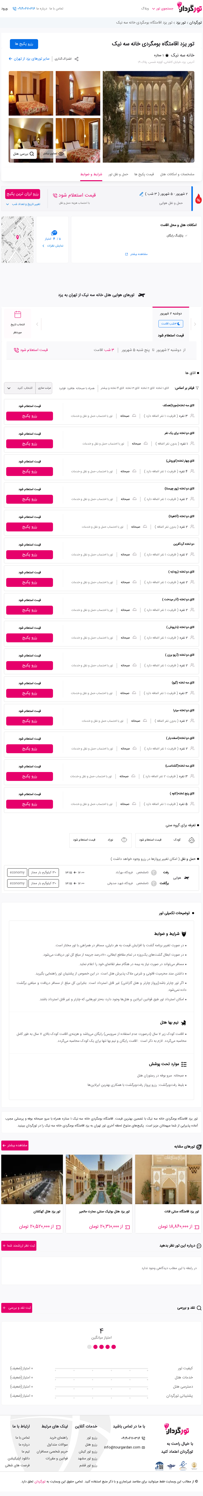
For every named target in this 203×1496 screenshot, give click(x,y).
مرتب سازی (44, 388)
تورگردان (195, 23)
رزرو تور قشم (88, 1466)
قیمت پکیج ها (144, 174)
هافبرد (71, 388)
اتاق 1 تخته (162, 388)
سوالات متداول (57, 1445)
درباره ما (41, 8)
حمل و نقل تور (118, 174)
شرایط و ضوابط (91, 174)
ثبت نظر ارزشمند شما (21, 1245)
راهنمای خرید (59, 1438)
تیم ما (26, 1452)
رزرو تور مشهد (87, 1459)
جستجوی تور (164, 8)
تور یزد (181, 23)
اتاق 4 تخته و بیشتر (112, 388)
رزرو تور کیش (88, 1452)
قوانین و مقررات (57, 1459)
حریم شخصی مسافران (52, 1452)
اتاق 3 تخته (132, 388)
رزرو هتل (91, 1445)
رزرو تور (92, 1438)
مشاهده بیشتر (139, 254)
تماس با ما (56, 8)
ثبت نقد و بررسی (19, 1308)
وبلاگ (145, 8)
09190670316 (26, 8)
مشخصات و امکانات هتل (177, 174)
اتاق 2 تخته (147, 388)
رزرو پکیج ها (24, 44)
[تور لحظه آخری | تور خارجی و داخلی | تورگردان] (189, 7)
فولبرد (62, 388)
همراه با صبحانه (85, 388)
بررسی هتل (21, 154)
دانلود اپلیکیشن (19, 1459)
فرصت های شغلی (17, 1466)
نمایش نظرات (55, 245)
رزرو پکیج (29, 416)
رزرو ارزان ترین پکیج (23, 194)
